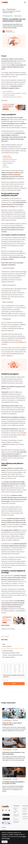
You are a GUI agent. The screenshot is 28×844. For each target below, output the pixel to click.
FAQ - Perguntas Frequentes (8, 657)
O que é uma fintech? (6, 646)
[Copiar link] (8, 636)
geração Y (10, 355)
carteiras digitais (6, 156)
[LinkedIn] (3, 810)
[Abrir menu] (25, 2)
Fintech (3, 644)
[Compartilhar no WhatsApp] (6, 636)
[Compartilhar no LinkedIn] (2, 636)
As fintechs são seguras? (7, 650)
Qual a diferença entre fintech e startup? (11, 652)
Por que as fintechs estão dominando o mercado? (13, 648)
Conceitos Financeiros (11, 9)
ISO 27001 (23, 433)
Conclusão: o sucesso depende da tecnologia (12, 655)
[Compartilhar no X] (4, 636)
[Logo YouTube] (9, 810)
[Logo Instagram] (6, 810)
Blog (4, 9)
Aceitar (4, 841)
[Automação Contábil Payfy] (14, 107)
